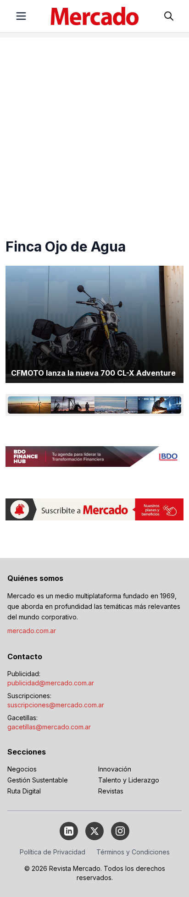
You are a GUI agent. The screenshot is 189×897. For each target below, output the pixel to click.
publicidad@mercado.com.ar (50, 683)
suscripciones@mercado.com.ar (55, 705)
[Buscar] (169, 16)
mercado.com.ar (31, 630)
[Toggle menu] (21, 16)
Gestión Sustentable (37, 780)
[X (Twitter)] (94, 831)
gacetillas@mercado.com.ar (49, 727)
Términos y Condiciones (133, 852)
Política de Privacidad (52, 852)
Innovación (114, 769)
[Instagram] (120, 831)
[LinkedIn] (69, 831)
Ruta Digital (24, 791)
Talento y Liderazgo (128, 780)
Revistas (110, 791)
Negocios (22, 769)
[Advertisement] (94, 132)
